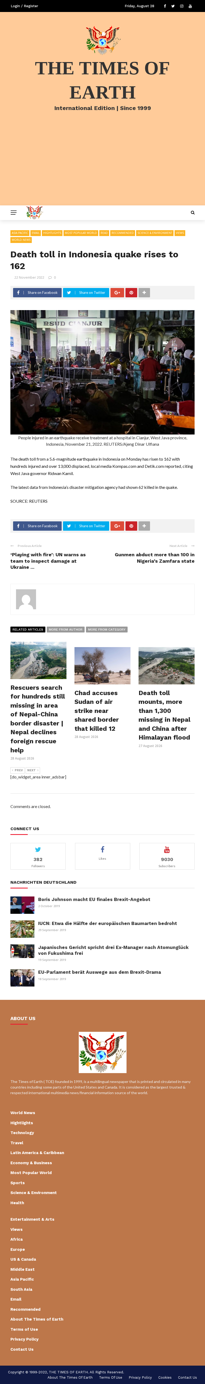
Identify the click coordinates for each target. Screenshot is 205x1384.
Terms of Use (24, 1329)
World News (21, 240)
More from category (106, 629)
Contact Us (22, 1349)
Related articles (28, 629)
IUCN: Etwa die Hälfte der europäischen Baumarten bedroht (107, 923)
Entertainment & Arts (32, 1219)
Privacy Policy (24, 1339)
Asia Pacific (20, 233)
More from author (65, 629)
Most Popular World (81, 233)
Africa (16, 1239)
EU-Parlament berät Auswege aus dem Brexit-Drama (99, 972)
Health (17, 1202)
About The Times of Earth (36, 1319)
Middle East (22, 1269)
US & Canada (23, 1259)
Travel (16, 1143)
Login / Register (24, 6)
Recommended (123, 233)
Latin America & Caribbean (37, 1152)
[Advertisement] (102, 165)
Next (31, 770)
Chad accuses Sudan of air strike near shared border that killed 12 (96, 710)
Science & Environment (154, 233)
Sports (17, 1182)
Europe (17, 1249)
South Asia (21, 1289)
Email (36, 233)
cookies (165, 1377)
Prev (19, 770)
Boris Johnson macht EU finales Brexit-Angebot (94, 899)
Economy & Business (31, 1162)
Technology (22, 1132)
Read (104, 233)
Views (180, 233)
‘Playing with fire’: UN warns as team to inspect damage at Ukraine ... (48, 561)
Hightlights (52, 233)
